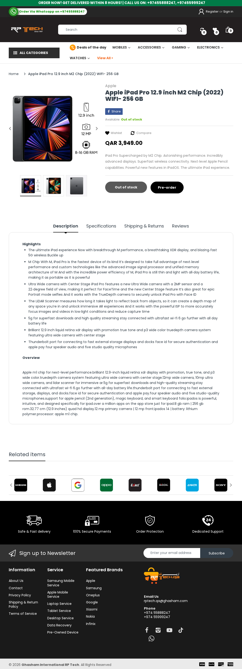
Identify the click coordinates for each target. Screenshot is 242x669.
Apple (110, 86)
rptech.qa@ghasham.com (166, 601)
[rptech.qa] (26, 29)
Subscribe (217, 553)
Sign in (228, 11)
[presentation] (11, 485)
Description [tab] (65, 226)
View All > (105, 58)
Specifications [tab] (101, 226)
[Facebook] (147, 631)
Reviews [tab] (180, 226)
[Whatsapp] (151, 640)
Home (14, 73)
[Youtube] (169, 631)
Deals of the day (91, 47)
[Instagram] (158, 631)
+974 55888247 (157, 612)
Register (212, 11)
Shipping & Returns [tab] (144, 226)
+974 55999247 (157, 617)
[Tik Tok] (181, 631)
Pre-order (167, 187)
